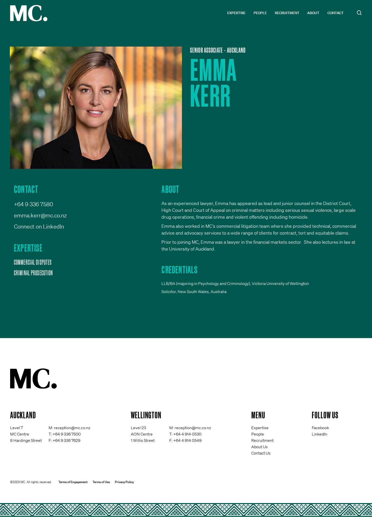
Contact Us (261, 453)
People (260, 13)
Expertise (236, 13)
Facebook (320, 427)
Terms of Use (101, 482)
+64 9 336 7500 (67, 434)
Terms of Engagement (73, 482)
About (313, 13)
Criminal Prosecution (33, 273)
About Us (259, 446)
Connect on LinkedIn (39, 226)
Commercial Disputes (33, 262)
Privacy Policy (124, 482)
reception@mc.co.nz (72, 427)
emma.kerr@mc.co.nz (40, 215)
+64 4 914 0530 (187, 434)
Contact (335, 13)
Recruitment (287, 13)
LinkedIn (319, 434)
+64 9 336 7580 (33, 204)
